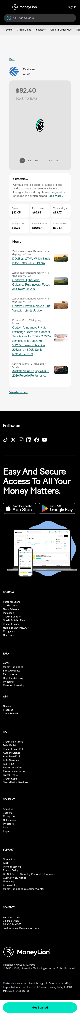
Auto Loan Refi (11, 756)
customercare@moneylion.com (21, 928)
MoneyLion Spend (13, 667)
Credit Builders (12, 616)
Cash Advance (11, 609)
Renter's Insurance (14, 771)
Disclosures (22, 990)
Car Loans (9, 635)
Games (7, 706)
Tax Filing (8, 763)
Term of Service (12, 866)
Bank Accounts (11, 670)
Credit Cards (10, 605)
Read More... (56, 195)
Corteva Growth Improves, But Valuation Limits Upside (30, 308)
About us (8, 809)
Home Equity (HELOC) (16, 627)
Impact (7, 831)
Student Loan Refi (13, 749)
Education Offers (12, 767)
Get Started (40, 1007)
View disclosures (18, 392)
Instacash (8, 613)
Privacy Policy (10, 870)
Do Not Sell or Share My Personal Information (29, 874)
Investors (8, 823)
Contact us (9, 859)
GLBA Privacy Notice (14, 877)
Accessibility (10, 885)
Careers (7, 812)
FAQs (6, 863)
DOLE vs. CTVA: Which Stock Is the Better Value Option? (31, 261)
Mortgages (9, 631)
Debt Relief (9, 745)
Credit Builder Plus (14, 620)
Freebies (8, 709)
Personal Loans (11, 601)
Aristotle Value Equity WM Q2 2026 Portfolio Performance (30, 373)
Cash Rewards (11, 713)
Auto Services (11, 760)
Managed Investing (13, 685)
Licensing (8, 881)
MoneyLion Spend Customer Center (23, 889)
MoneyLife (9, 816)
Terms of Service (37, 987)
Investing (8, 681)
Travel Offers (10, 775)
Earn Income (10, 674)
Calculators (9, 820)
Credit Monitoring (13, 741)
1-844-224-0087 (12, 924)
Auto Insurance (11, 752)
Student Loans (11, 624)
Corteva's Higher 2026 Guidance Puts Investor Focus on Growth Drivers (31, 285)
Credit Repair (10, 778)
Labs (5, 827)
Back (12, 59)
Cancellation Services (15, 782)
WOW (6, 663)
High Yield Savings (13, 678)
